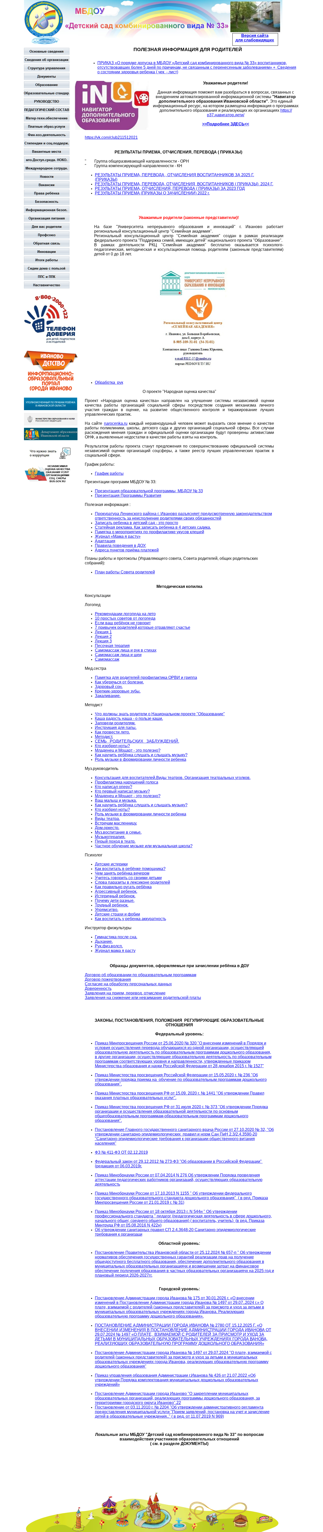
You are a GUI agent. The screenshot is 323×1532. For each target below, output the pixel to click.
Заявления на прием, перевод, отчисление (125, 993)
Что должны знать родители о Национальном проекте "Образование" (160, 714)
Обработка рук (109, 382)
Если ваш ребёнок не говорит (123, 623)
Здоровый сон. (109, 686)
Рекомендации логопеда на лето (125, 614)
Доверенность (98, 988)
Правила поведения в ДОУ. (120, 545)
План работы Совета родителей (125, 572)
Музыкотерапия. (110, 837)
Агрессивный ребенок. (116, 891)
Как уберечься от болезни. (119, 682)
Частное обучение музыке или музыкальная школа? (144, 846)
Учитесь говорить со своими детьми (128, 878)
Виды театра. (107, 818)
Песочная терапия (112, 645)
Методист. (104, 737)
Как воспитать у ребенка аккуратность (130, 919)
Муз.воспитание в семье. (118, 832)
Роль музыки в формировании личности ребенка (140, 759)
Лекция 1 (103, 632)
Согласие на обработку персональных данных (128, 984)
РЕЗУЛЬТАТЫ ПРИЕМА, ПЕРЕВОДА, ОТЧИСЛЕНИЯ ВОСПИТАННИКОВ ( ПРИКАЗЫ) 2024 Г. (184, 184)
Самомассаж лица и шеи (118, 655)
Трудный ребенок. (111, 905)
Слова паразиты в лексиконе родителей (132, 882)
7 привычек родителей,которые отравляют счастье (142, 627)
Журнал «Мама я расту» (118, 536)
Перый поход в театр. (115, 841)
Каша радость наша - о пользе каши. (129, 718)
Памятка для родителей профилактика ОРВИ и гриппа (146, 677)
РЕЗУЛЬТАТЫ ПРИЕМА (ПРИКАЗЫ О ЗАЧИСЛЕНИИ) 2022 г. (152, 193)
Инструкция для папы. (116, 727)
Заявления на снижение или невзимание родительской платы (143, 997)
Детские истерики (111, 864)
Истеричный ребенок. (115, 896)
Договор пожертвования (108, 979)
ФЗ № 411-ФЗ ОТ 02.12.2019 (121, 1152)
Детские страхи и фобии (117, 914)
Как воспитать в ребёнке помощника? (130, 869)
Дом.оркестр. (107, 828)
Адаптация (105, 541)
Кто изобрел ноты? (112, 746)
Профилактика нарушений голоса (126, 782)
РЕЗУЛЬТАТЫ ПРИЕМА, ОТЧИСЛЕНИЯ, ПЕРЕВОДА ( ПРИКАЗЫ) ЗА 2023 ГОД (170, 188)
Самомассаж (107, 659)
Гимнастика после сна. (116, 937)
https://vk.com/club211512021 (111, 137)
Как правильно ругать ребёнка (123, 887)
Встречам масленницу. (116, 823)
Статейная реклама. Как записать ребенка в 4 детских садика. (153, 527)
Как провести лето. (112, 732)
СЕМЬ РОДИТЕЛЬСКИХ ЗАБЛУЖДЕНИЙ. (137, 741)
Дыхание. (104, 941)
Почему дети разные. (114, 900)
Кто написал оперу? (113, 787)
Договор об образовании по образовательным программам (140, 975)
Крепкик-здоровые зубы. (118, 691)
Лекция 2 (103, 636)
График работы (109, 473)
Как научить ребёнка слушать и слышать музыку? (141, 755)
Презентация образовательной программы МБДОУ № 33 (149, 491)
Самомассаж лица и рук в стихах (125, 650)
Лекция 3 (103, 641)
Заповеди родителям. (115, 723)
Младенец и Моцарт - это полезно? (127, 750)
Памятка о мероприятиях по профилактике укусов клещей (149, 532)
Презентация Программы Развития (128, 495)
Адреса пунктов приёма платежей (127, 550)
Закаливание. (108, 696)
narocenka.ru (115, 423)
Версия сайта (254, 35)
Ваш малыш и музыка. (116, 800)
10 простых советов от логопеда (125, 618)
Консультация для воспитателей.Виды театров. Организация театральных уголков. (173, 777)
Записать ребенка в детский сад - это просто (136, 523)
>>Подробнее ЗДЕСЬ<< (225, 124)
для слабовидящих (254, 40)
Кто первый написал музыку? (122, 791)
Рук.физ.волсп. (109, 946)
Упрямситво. (106, 909)
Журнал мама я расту (115, 950)
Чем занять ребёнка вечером (122, 873)
